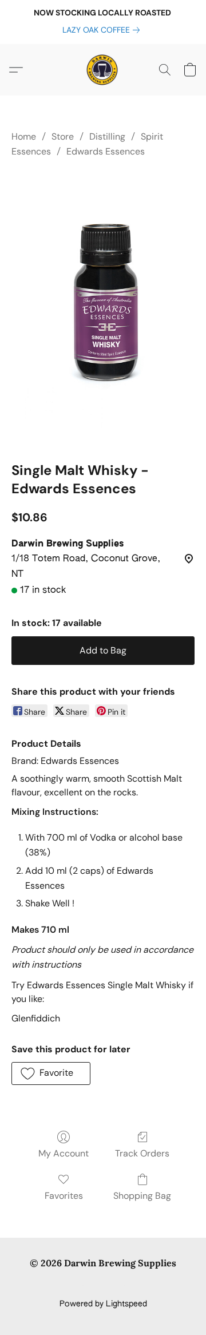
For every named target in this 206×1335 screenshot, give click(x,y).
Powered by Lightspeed (103, 1304)
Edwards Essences (105, 151)
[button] (103, 70)
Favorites (64, 1196)
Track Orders (142, 1153)
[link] (103, 30)
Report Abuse (103, 1285)
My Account (63, 1153)
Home (23, 136)
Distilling (107, 136)
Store (63, 136)
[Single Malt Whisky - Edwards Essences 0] (103, 308)
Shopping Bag (142, 1196)
